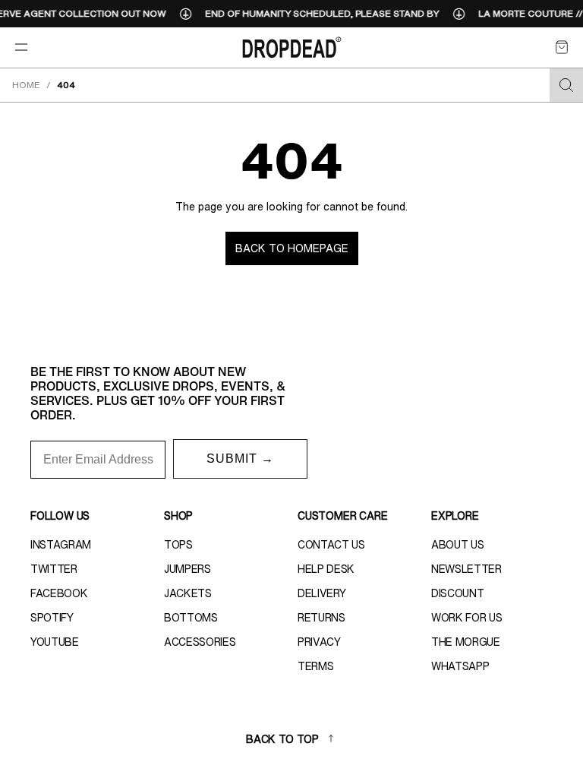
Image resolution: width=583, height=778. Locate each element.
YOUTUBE (54, 642)
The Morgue (465, 642)
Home (26, 84)
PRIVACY (319, 642)
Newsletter (466, 569)
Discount (457, 593)
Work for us (466, 618)
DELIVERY (321, 593)
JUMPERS (187, 569)
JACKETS (188, 593)
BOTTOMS (191, 618)
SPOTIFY (52, 618)
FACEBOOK (58, 593)
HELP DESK (326, 569)
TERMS (315, 666)
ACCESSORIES (199, 642)
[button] (562, 47)
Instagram (60, 545)
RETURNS (321, 618)
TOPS (178, 545)
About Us (457, 545)
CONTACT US (331, 545)
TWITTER (53, 569)
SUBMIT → (240, 458)
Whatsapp (460, 666)
